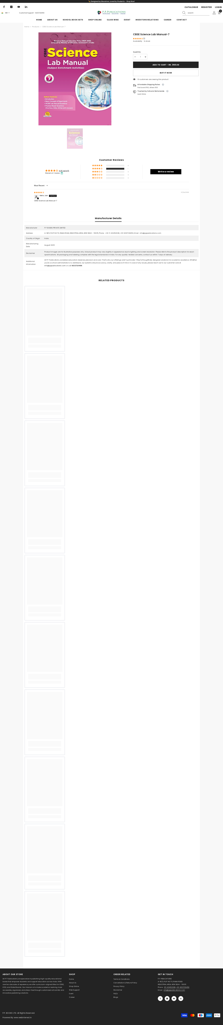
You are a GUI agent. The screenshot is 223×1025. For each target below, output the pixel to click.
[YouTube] (18, 7)
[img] (39, 192)
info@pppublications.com (55, 266)
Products (35, 27)
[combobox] (198, 12)
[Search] (195, 12)
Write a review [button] (166, 171)
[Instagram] (11, 7)
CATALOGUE (191, 7)
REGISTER (206, 7)
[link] (44, 340)
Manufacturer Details (108, 218)
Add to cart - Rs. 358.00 (166, 65)
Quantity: (137, 52)
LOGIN (218, 7)
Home (26, 27)
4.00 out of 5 (64, 171)
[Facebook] (4, 7)
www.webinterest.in (23, 1017)
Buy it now (166, 73)
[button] (138, 38)
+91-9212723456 (182, 987)
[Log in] (214, 12)
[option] (74, 78)
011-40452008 (170, 987)
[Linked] (26, 7)
